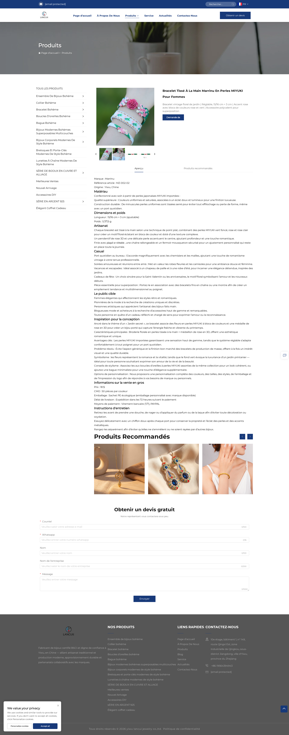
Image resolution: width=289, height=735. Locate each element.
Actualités (165, 15)
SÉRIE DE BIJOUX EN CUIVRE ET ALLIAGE (56, 172)
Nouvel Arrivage (46, 187)
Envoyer (144, 598)
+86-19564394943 (222, 665)
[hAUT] (284, 709)
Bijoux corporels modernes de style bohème (55, 142)
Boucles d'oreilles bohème (53, 116)
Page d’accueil (82, 15)
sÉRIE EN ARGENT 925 (50, 201)
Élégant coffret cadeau (51, 208)
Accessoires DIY (46, 194)
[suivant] (154, 154)
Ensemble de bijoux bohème (54, 96)
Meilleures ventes (47, 181)
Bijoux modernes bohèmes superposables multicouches (54, 131)
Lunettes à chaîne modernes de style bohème (56, 162)
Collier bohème (46, 102)
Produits (130, 15)
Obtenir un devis (235, 15)
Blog (180, 654)
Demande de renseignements (173, 118)
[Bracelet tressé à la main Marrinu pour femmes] (227, 469)
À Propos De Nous (108, 15)
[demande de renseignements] (284, 355)
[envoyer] (233, 4)
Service (149, 15)
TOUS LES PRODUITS (49, 88)
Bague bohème (46, 122)
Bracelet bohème (47, 109)
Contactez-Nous (187, 15)
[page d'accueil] (44, 15)
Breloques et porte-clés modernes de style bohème (53, 152)
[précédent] (96, 154)
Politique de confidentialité (181, 728)
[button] (242, 436)
